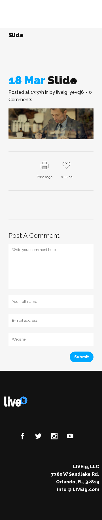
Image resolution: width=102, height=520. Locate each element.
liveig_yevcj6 (70, 92)
